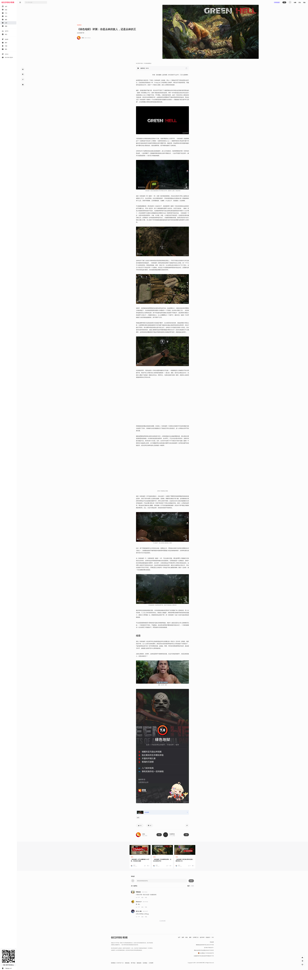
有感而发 (79, 25)
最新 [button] (192, 886)
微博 (183, 937)
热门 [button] (188, 886)
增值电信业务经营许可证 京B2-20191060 (205, 944)
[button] (138, 68)
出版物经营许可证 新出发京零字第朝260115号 (204, 956)
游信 (143, 834)
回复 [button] (142, 897)
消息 (304, 2)
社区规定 (145, 963)
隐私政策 (139, 963)
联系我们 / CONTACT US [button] (117, 963)
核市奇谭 (202, 937)
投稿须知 (127, 963)
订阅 (186, 834)
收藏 (295, 2)
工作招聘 (151, 963)
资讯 (132, 857)
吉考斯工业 (195, 937)
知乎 (179, 937)
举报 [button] (146, 897)
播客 (190, 937)
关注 (159, 834)
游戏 (138, 817)
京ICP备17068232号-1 (209, 947)
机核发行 (208, 937)
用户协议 (133, 963)
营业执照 (212, 942)
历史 (300, 2)
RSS (213, 937)
